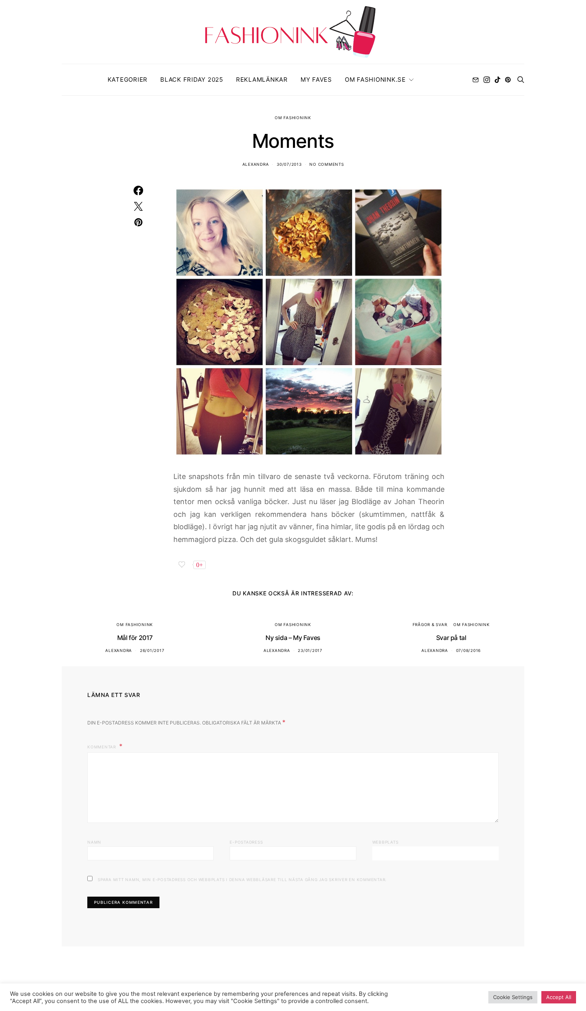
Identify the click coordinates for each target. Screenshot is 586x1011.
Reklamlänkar (262, 79)
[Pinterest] (508, 80)
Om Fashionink (293, 117)
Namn (94, 842)
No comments (326, 164)
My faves (316, 79)
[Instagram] (487, 80)
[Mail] (475, 80)
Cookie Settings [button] (513, 997)
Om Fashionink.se (375, 79)
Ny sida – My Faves (293, 638)
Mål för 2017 (135, 638)
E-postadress (246, 842)
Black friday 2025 (191, 79)
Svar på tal (451, 638)
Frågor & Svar (430, 624)
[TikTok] (497, 80)
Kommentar (102, 746)
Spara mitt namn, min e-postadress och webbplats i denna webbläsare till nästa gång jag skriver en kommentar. (242, 879)
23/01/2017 (310, 650)
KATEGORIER (128, 79)
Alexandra (255, 164)
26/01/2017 (152, 650)
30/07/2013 (289, 164)
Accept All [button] (558, 997)
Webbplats (385, 842)
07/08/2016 (468, 650)
